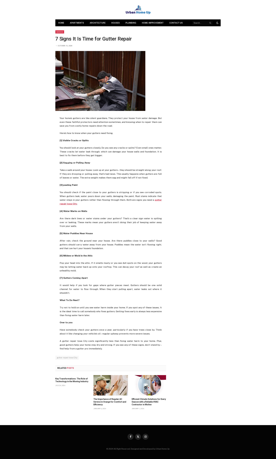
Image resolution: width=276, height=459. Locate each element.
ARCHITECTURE (98, 23)
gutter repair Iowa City (67, 358)
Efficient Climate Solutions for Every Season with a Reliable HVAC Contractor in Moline (149, 402)
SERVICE (59, 32)
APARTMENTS (77, 23)
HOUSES (115, 23)
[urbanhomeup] (138, 9)
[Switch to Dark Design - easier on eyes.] (217, 23)
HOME (61, 23)
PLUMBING (130, 23)
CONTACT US (176, 23)
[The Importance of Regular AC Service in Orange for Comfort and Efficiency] (110, 385)
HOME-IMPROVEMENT (153, 23)
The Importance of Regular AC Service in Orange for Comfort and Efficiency (109, 402)
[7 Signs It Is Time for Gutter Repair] (100, 110)
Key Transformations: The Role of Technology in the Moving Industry (71, 380)
